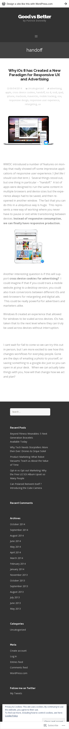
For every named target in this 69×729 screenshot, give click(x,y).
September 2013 (19, 586)
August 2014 (17, 535)
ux (39, 104)
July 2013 (15, 597)
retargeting (31, 104)
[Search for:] (30, 411)
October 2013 (17, 580)
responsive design (18, 100)
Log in (13, 656)
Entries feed (16, 662)
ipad (60, 92)
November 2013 (19, 574)
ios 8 (48, 92)
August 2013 (17, 591)
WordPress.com (18, 673)
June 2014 (15, 541)
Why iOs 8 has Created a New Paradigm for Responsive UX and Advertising (34, 74)
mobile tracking (48, 96)
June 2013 (15, 603)
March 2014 (16, 558)
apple (8, 92)
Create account (18, 650)
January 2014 (17, 569)
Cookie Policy (11, 715)
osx (59, 96)
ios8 (55, 92)
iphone (10, 96)
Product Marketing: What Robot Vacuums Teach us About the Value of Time (29, 460)
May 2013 (15, 608)
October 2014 (17, 524)
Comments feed (19, 667)
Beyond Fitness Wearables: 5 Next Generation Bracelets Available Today (28, 437)
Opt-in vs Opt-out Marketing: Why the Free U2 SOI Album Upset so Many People (28, 474)
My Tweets (16, 693)
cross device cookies (24, 92)
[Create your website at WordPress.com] (34, 3)
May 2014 (15, 546)
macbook (21, 96)
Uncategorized (36, 88)
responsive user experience (44, 100)
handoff (40, 92)
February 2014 (18, 563)
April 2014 (15, 552)
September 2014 (19, 529)
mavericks (32, 96)
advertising (55, 88)
